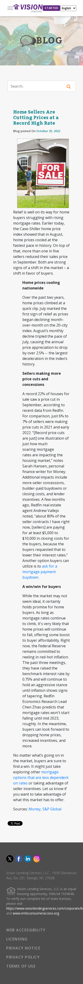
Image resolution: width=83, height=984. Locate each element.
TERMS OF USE (21, 966)
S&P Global (51, 809)
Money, (35, 809)
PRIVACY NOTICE (23, 948)
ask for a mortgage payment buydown (39, 572)
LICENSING (17, 939)
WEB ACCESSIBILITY (26, 930)
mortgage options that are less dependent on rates (40, 777)
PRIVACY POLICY (23, 957)
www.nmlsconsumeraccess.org (36, 913)
